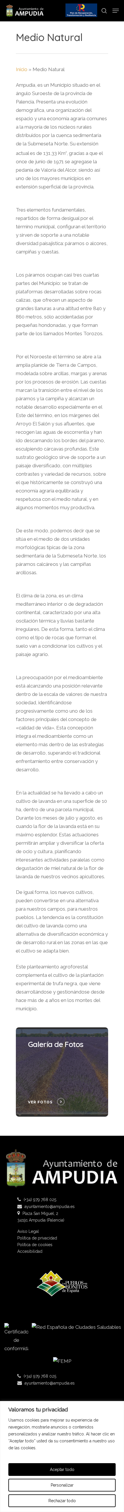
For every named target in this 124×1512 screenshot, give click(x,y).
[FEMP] (62, 1363)
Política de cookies (34, 1245)
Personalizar (62, 1485)
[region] (62, 1456)
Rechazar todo (62, 1500)
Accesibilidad (29, 1251)
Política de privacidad (37, 1238)
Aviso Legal (28, 1231)
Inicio (21, 69)
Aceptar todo (62, 1469)
